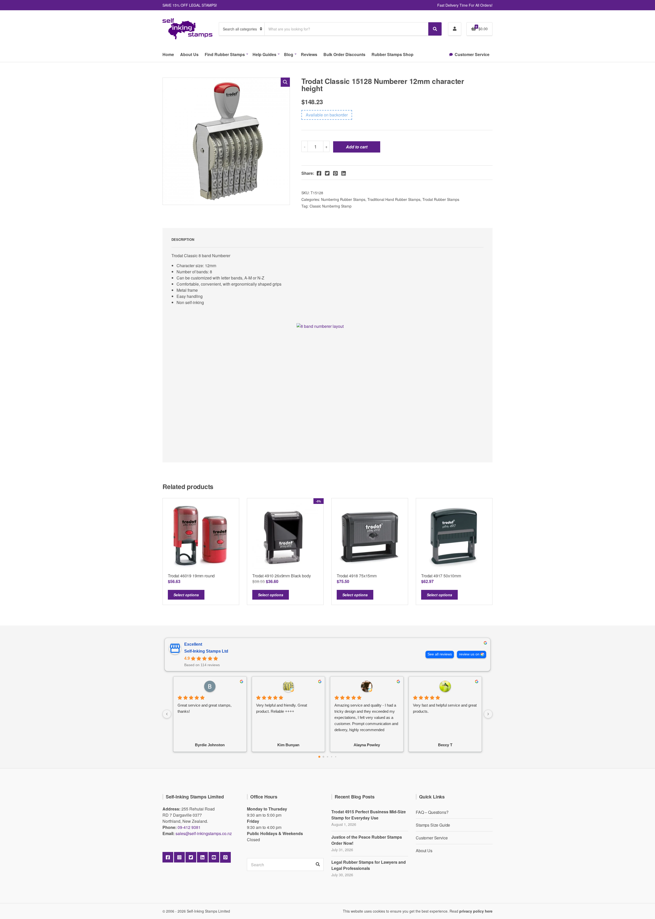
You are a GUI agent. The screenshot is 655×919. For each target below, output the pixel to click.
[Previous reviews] (166, 714)
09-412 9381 (189, 827)
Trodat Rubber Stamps (440, 199)
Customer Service (472, 54)
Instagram (179, 857)
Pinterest (225, 857)
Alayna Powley (367, 745)
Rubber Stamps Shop (392, 54)
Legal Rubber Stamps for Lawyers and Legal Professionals (368, 865)
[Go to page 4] (335, 756)
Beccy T (445, 745)
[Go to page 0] (319, 757)
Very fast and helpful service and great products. (445, 708)
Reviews (309, 54)
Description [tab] (182, 239)
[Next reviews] (488, 714)
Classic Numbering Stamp (331, 206)
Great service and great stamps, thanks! (205, 708)
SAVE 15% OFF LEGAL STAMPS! (189, 5)
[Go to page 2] (327, 756)
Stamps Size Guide (433, 825)
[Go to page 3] (331, 756)
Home (168, 54)
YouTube (214, 857)
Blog (288, 54)
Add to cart (356, 147)
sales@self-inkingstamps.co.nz (204, 833)
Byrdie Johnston (210, 745)
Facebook (167, 857)
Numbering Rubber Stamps (343, 199)
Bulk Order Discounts (344, 54)
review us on (469, 654)
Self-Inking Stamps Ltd (206, 651)
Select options (186, 594)
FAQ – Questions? (432, 812)
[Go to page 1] (323, 757)
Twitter (190, 857)
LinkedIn (202, 857)
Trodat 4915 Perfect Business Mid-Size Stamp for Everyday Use (368, 815)
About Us (189, 54)
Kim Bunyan (288, 745)
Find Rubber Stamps (225, 54)
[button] (285, 82)
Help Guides (264, 54)
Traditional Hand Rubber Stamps (393, 199)
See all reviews (440, 654)
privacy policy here (476, 911)
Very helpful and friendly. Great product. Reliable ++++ (281, 708)
